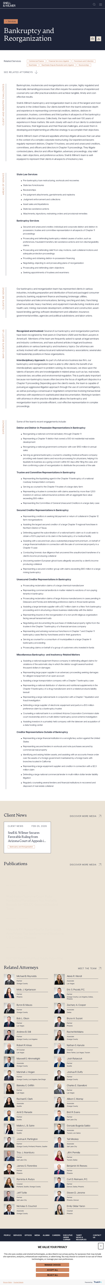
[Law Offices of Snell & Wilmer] (9, 4)
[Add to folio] (92, 38)
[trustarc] (97, 1282)
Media (37, 1235)
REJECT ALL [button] (52, 1275)
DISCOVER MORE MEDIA (83, 816)
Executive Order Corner (67, 1237)
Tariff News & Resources (81, 1237)
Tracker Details (18, 1282)
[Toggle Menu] (100, 4)
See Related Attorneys (18, 72)
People (7, 1235)
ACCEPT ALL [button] (52, 1270)
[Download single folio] (98, 38)
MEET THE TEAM (87, 969)
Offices (28, 1235)
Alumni (46, 1235)
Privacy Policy (7, 1282)
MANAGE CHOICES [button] (53, 1265)
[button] (100, 1246)
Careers (56, 1235)
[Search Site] (94, 4)
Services (12, 22)
